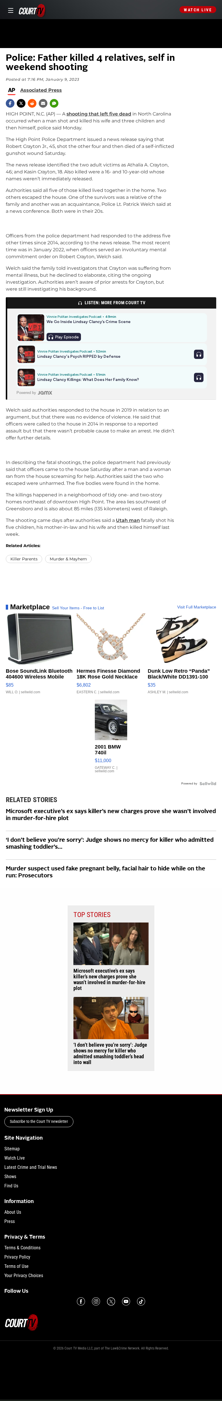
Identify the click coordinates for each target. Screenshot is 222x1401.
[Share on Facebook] (10, 103)
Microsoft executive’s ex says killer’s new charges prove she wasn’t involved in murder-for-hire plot (111, 815)
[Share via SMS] (54, 103)
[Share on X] (21, 103)
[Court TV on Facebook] (81, 1301)
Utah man (128, 520)
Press (9, 1221)
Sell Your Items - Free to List (78, 608)
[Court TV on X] (111, 1301)
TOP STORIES (91, 915)
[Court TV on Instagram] (96, 1301)
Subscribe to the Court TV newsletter (39, 1121)
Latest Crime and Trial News (30, 1167)
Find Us (11, 1186)
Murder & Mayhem (68, 559)
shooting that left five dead (98, 114)
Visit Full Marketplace (196, 607)
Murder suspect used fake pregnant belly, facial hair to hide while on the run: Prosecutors (105, 872)
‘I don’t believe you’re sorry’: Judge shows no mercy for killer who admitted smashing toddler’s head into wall (110, 1053)
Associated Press (41, 90)
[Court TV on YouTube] (126, 1301)
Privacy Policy (17, 1257)
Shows (10, 1176)
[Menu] (9, 9)
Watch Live (198, 10)
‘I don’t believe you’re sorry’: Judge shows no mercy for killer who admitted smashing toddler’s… (110, 843)
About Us (12, 1212)
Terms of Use (16, 1266)
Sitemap (12, 1148)
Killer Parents (24, 559)
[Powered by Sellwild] (207, 784)
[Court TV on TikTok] (141, 1301)
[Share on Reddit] (32, 103)
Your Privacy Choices (23, 1275)
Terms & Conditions (22, 1247)
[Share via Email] (43, 103)
